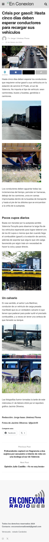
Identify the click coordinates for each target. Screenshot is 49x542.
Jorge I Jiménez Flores (20, 38)
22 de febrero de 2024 (13, 42)
